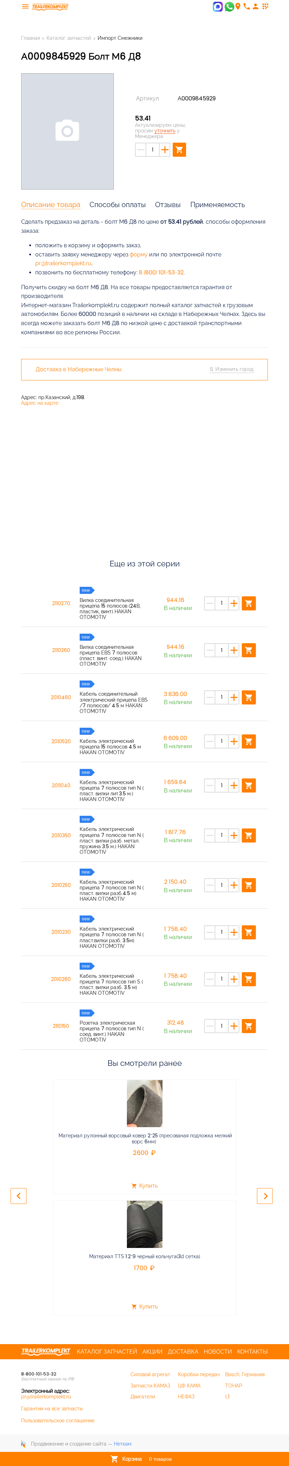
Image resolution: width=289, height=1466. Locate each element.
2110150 (61, 1026)
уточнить (165, 130)
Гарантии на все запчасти (51, 1408)
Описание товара (50, 204)
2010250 (61, 885)
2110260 (61, 650)
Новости (218, 1352)
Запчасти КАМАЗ (150, 1386)
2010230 (61, 932)
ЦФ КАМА (189, 1386)
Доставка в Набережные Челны (79, 369)
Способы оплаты (118, 204)
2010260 (61, 979)
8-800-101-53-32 (38, 1374)
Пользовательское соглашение (57, 1420)
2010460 (61, 697)
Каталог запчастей (69, 38)
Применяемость (217, 204)
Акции (152, 1352)
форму (139, 254)
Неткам (122, 1444)
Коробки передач (199, 1374)
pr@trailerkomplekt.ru (63, 263)
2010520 (61, 741)
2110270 (61, 603)
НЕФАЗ (186, 1396)
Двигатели (142, 1396)
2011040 (61, 785)
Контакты (252, 1352)
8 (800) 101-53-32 (161, 272)
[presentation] (18, 1196)
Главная (30, 38)
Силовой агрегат (150, 1374)
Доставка (183, 1352)
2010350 (61, 835)
